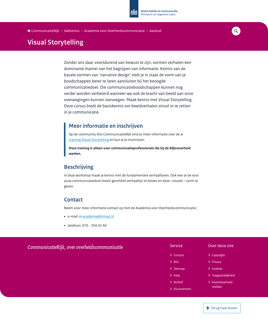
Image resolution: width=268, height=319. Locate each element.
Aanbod (155, 31)
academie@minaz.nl (98, 216)
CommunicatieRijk (45, 31)
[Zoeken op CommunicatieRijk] (236, 31)
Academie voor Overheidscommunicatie (114, 31)
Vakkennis (71, 31)
